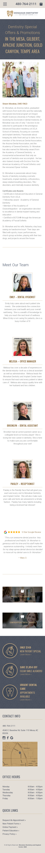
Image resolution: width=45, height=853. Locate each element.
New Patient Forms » (11, 824)
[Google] (11, 737)
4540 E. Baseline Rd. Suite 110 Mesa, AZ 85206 (20, 731)
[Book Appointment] (41, 4)
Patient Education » (10, 830)
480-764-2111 (26, 4)
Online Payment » (10, 827)
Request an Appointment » (14, 820)
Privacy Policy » (9, 834)
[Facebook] (8, 737)
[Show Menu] (5, 4)
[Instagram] (4, 737)
